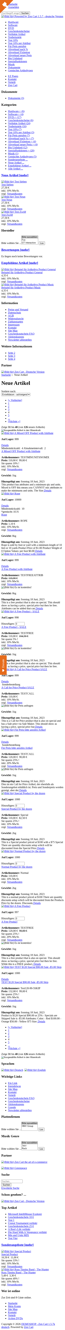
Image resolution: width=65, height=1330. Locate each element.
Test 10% (13, 40)
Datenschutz (14, 312)
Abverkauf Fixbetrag (19, 52)
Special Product (9, 1254)
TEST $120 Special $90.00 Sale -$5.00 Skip (24, 982)
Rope (4, 514)
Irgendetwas (14, 1086)
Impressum (14, 324)
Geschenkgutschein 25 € (21, 1226)
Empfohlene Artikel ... (19, 165)
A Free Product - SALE (13, 627)
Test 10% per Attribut (19, 43)
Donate (3, 663)
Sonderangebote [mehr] (17, 1245)
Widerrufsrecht (16, 318)
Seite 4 (11, 358)
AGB (11, 315)
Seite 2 (11, 352)
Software (13, 25)
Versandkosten (14, 193)
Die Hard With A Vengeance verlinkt (27, 1232)
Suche (5, 1174)
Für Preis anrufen (17, 46)
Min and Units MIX (18, 1235)
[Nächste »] (14, 421)
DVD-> (14, 117)
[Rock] (30, 1148)
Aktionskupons (16, 336)
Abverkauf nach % (18, 49)
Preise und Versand (18, 309)
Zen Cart (12, 85)
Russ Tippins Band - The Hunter (18, 1272)
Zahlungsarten (15, 321)
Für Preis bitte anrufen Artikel (16, 748)
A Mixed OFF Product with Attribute (20, 451)
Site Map (13, 330)
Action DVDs (15, 1318)
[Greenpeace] (14, 1168)
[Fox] (30, 240)
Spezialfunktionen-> (21, 150)
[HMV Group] (30, 1126)
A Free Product (9, 921)
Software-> (16, 114)
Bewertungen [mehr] (15, 250)
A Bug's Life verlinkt (19, 1229)
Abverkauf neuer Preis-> (23, 144)
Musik (11, 64)
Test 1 (11, 1220)
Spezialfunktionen (17, 61)
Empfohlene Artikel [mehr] (19, 263)
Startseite (6, 374)
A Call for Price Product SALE (17, 687)
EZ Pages (13, 76)
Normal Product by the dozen (16, 866)
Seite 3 (11, 355)
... (9, 418)
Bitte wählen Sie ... (11, 243)
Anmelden (13, 7)
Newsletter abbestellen (20, 339)
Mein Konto (14, 1306)
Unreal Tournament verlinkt (22, 1223)
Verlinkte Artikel (16, 34)
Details (5, 445)
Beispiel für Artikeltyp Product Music (21, 287)
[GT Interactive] (30, 242)
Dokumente (14, 67)
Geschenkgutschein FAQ (21, 333)
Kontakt (12, 79)
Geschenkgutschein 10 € (21, 1217)
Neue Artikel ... (16, 162)
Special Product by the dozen (16, 808)
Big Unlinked (15, 58)
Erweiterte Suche (10, 1188)
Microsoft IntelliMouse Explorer (25, 1214)
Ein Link (12, 1083)
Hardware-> (16, 111)
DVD (11, 28)
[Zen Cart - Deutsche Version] (22, 371)
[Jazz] (30, 1145)
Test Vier (13, 1238)
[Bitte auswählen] (30, 237)
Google (12, 1107)
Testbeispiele (15, 37)
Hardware (13, 22)
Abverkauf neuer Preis (20, 55)
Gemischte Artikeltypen (20, 70)
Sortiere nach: (8, 391)
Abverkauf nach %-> (21, 138)
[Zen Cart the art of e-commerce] (24, 1162)
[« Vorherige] (15, 400)
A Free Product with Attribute (16, 569)
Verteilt (12, 82)
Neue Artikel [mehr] (14, 175)
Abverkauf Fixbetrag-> (22, 141)
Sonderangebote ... (18, 159)
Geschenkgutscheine (19, 31)
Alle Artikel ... (15, 168)
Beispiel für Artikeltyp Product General (21, 272)
